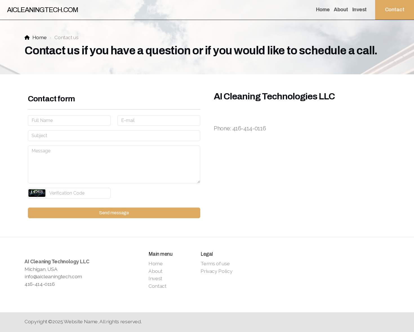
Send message (114, 212)
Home (39, 37)
